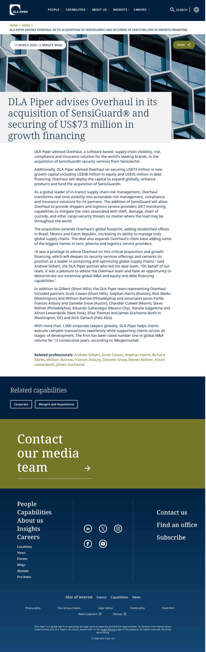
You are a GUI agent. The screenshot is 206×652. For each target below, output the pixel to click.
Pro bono (24, 577)
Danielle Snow (114, 359)
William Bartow (60, 359)
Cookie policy (137, 608)
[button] (54, 455)
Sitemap (117, 614)
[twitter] (103, 529)
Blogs (21, 565)
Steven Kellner (140, 359)
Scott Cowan (112, 354)
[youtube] (103, 544)
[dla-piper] (20, 10)
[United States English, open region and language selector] (196, 9)
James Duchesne (70, 364)
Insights (120, 9)
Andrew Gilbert (87, 354)
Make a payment (87, 614)
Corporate (21, 404)
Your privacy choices (69, 608)
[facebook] (88, 544)
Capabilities (75, 9)
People (53, 9)
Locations (24, 546)
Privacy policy (32, 608)
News (26, 25)
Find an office (177, 525)
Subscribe (171, 537)
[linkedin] (88, 529)
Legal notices (105, 608)
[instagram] (118, 529)
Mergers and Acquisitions (56, 404)
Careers (140, 9)
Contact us (172, 512)
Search (181, 10)
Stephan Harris (137, 354)
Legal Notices (108, 629)
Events (22, 558)
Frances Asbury (88, 359)
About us (99, 9)
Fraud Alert (168, 608)
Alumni (22, 571)
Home (14, 25)
